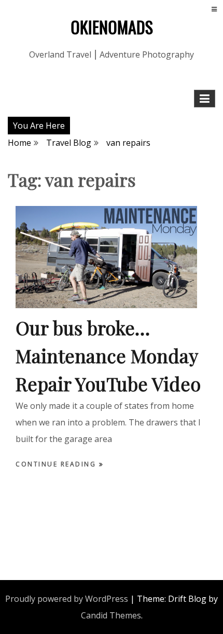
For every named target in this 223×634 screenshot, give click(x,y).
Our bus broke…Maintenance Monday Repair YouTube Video (108, 355)
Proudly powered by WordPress (66, 598)
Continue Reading (57, 464)
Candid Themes (111, 615)
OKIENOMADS (112, 27)
